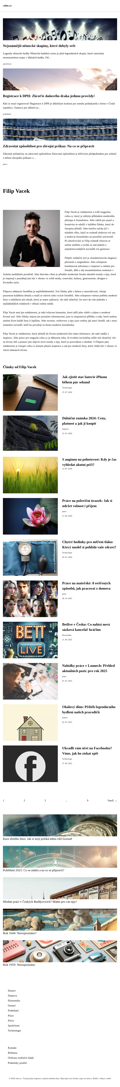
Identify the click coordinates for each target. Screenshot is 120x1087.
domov (65, 718)
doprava (65, 429)
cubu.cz (7, 5)
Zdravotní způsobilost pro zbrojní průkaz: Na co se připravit (48, 146)
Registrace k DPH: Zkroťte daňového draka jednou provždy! (49, 96)
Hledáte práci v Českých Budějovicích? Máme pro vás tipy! (40, 901)
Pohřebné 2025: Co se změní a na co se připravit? (33, 870)
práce (64, 511)
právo (5, 164)
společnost (7, 64)
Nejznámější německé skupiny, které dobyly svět (39, 46)
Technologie (67, 388)
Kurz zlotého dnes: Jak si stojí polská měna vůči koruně (37, 838)
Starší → (112, 800)
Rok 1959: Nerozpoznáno (19, 964)
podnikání (7, 114)
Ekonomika (66, 635)
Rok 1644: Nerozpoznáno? (19, 933)
